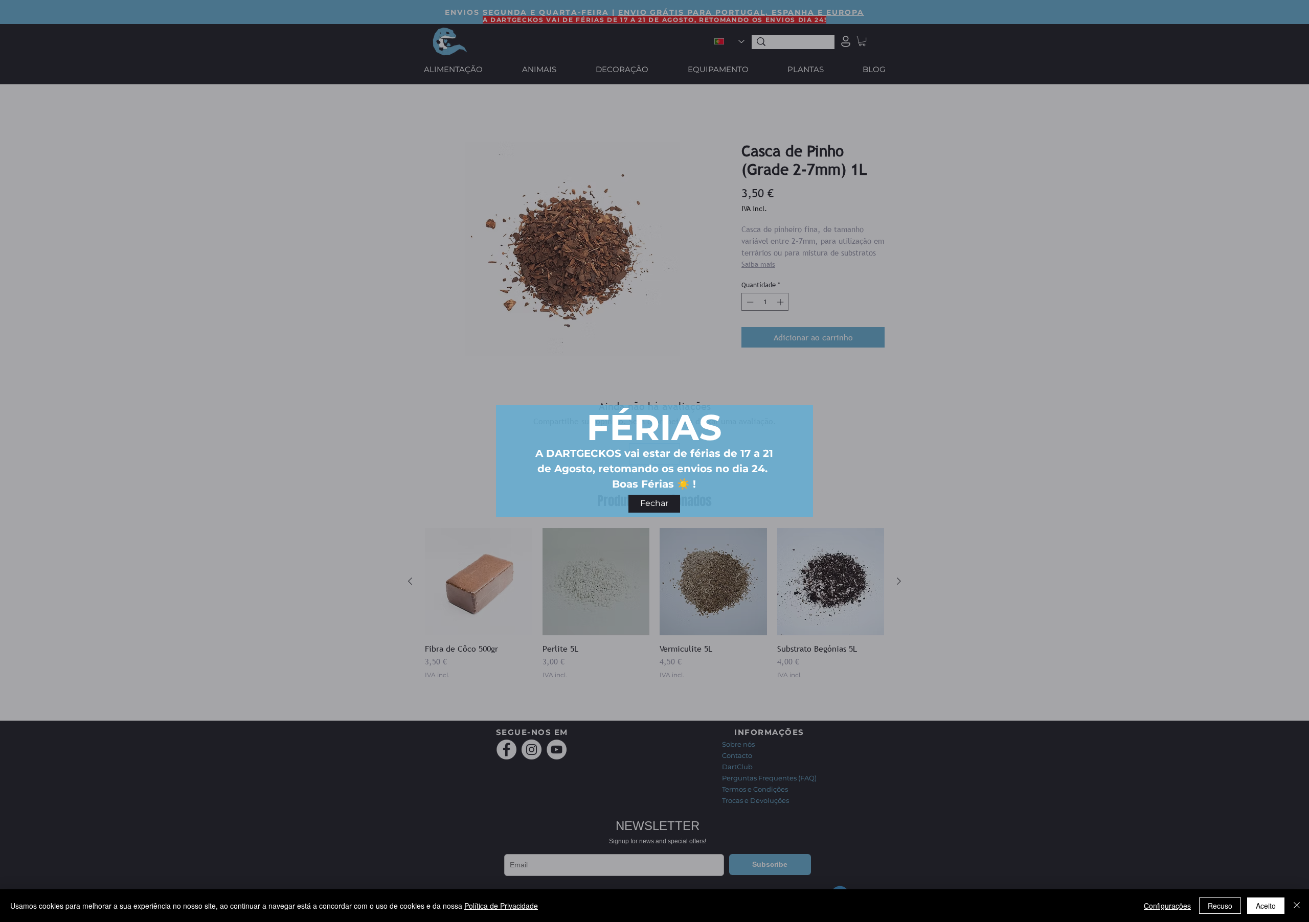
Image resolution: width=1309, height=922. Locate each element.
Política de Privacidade (501, 906)
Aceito (1266, 906)
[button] (654, 504)
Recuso (1220, 906)
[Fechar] (1297, 905)
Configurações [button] (1167, 906)
